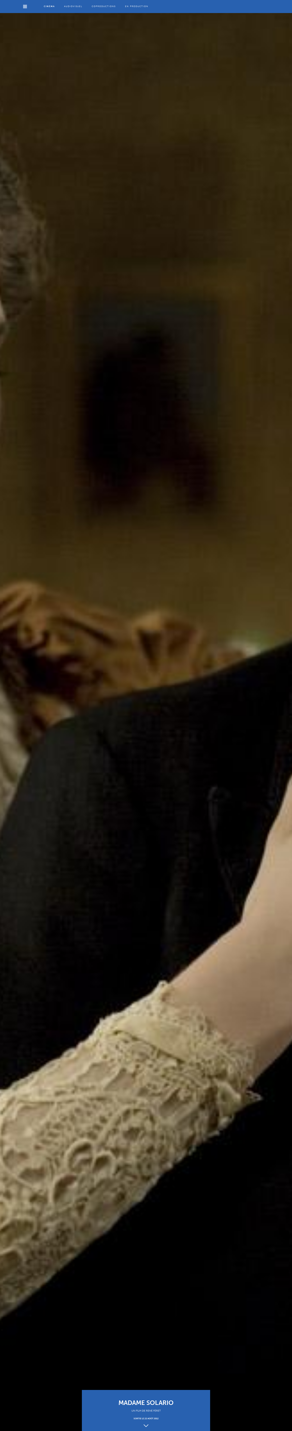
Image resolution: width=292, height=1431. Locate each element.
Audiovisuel (73, 6)
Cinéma (49, 6)
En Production (136, 6)
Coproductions (104, 6)
